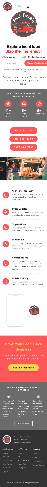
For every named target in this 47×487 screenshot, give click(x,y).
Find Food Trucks (23, 139)
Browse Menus (23, 130)
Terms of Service (38, 465)
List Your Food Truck (23, 367)
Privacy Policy (37, 461)
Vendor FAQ (22, 464)
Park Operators (23, 468)
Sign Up (5, 472)
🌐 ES (20, 6)
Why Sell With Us (23, 460)
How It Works (7, 464)
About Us (35, 454)
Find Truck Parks (23, 147)
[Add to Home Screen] (34, 310)
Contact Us (36, 457)
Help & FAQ (6, 468)
